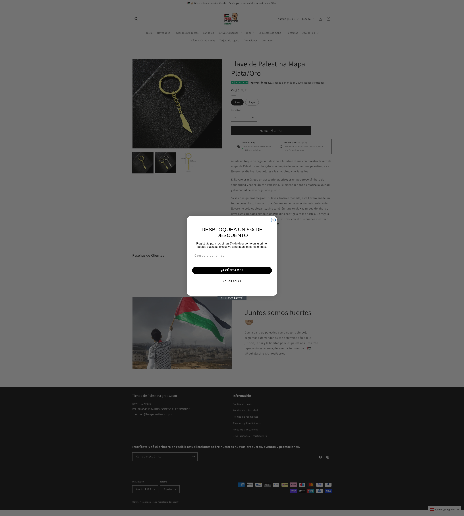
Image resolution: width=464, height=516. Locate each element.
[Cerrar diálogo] (273, 220)
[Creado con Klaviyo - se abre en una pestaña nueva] (232, 298)
